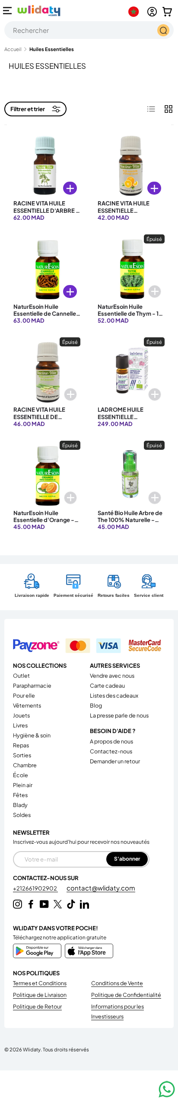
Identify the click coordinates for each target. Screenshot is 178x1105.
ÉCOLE (20, 775)
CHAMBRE (25, 765)
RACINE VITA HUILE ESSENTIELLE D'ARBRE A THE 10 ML (46, 210)
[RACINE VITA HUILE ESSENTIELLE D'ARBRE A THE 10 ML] (46, 164)
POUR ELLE (24, 695)
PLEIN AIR (22, 785)
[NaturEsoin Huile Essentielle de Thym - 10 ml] (131, 267)
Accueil (13, 49)
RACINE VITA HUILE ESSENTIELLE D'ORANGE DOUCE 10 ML (127, 214)
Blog (96, 705)
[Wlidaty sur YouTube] (44, 904)
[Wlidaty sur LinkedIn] (84, 904)
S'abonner (127, 858)
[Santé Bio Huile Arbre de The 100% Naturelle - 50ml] (131, 474)
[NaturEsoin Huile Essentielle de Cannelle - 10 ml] (46, 267)
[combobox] (89, 30)
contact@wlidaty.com (101, 888)
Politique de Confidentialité (126, 994)
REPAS (21, 745)
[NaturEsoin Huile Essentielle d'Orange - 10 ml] (46, 474)
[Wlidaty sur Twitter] (57, 904)
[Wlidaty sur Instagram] (17, 904)
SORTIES (22, 755)
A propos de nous (111, 741)
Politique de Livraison (40, 994)
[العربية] (135, 12)
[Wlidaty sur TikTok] (71, 904)
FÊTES (20, 794)
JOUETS (21, 715)
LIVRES (20, 725)
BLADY (20, 804)
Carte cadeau (107, 685)
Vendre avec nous (112, 675)
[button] (167, 11)
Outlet (21, 675)
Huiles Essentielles (51, 49)
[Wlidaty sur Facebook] (30, 904)
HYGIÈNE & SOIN (32, 735)
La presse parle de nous (119, 715)
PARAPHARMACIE (32, 685)
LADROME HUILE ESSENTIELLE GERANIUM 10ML (121, 416)
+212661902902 (35, 888)
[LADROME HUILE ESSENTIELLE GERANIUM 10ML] (131, 370)
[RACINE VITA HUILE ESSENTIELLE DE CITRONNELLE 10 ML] (46, 370)
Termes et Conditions (40, 983)
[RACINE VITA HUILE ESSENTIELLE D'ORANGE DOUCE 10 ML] (131, 164)
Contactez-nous (111, 751)
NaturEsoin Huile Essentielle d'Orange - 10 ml (43, 520)
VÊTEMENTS (27, 705)
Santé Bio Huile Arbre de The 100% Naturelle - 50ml (130, 520)
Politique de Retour (37, 1006)
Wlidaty (32, 1049)
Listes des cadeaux (114, 695)
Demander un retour (115, 761)
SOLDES (22, 814)
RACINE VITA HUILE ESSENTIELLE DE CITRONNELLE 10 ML (41, 416)
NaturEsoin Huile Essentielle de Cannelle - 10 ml (46, 313)
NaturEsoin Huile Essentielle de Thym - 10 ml (130, 313)
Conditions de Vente (117, 983)
